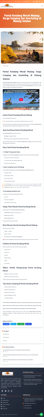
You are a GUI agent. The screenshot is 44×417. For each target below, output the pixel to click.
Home (3, 398)
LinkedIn (29, 324)
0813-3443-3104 (27, 407)
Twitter (14, 324)
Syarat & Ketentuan (6, 404)
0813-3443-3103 (27, 405)
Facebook (7, 324)
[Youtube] (37, 1)
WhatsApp (21, 324)
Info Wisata (4, 408)
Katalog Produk (5, 400)
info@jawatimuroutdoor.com (30, 403)
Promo (3, 406)
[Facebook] (34, 1)
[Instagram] (39, 1)
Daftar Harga (5, 402)
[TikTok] (42, 1)
